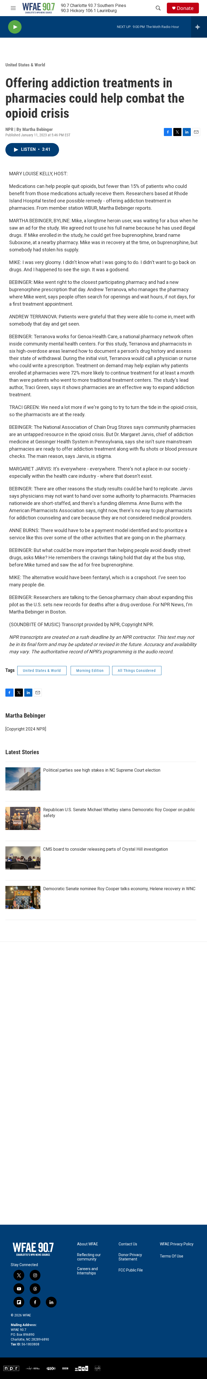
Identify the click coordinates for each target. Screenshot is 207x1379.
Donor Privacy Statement (130, 1257)
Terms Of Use (171, 1256)
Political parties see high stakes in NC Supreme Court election (101, 770)
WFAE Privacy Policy (177, 1244)
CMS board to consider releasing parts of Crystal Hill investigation (105, 849)
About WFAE (87, 1244)
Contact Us (128, 1244)
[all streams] (199, 27)
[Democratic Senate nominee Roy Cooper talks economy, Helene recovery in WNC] (22, 897)
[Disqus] (103, 1014)
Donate (185, 8)
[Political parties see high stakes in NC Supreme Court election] (22, 778)
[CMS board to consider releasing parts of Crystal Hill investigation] (22, 858)
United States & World (25, 64)
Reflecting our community (89, 1257)
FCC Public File (131, 1270)
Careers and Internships (87, 1271)
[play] (15, 27)
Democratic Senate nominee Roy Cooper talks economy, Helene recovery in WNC (119, 888)
